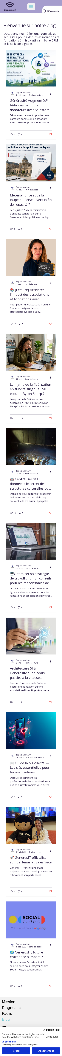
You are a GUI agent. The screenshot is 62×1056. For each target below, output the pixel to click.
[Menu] (31, 6)
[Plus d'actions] (51, 93)
